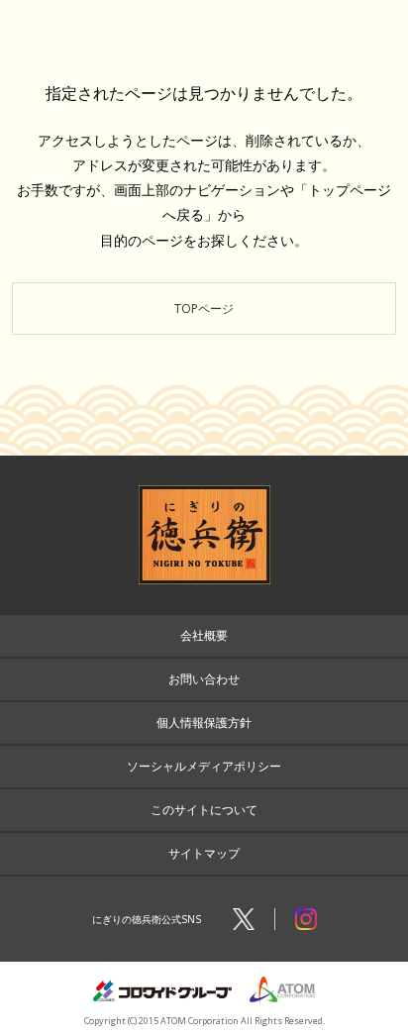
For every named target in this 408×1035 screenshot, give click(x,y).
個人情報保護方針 (204, 722)
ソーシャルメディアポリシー (204, 766)
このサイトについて (204, 809)
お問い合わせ (204, 679)
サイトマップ (204, 853)
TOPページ (204, 308)
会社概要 (204, 635)
